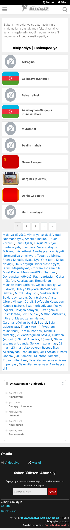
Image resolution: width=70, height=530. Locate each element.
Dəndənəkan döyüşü (17, 276)
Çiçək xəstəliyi (46, 285)
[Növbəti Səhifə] (44, 226)
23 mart (17, 347)
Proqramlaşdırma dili (45, 268)
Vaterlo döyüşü (47, 247)
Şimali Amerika (28, 339)
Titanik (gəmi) (31, 326)
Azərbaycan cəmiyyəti (48, 251)
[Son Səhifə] (52, 226)
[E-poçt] (8, 506)
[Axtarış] (65, 9)
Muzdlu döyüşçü (26, 293)
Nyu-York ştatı (44, 260)
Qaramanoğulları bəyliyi (19, 322)
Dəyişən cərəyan (26, 310)
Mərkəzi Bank (49, 293)
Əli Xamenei (24, 356)
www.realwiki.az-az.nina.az (41, 517)
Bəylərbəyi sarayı (15, 297)
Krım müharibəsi (31, 331)
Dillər (63, 2)
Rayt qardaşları (44, 276)
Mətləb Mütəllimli (53, 314)
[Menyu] (4, 9)
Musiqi (36, 462)
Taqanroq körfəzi (49, 255)
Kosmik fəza (11, 314)
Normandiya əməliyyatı (19, 255)
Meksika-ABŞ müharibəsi (38, 272)
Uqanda (22, 343)
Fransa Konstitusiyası (17, 260)
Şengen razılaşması (43, 343)
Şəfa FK (28, 285)
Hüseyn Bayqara (27, 289)
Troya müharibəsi (15, 360)
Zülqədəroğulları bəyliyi (33, 335)
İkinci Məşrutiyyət (47, 264)
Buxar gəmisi (49, 310)
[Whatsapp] (2, 506)
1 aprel (42, 322)
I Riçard (8, 318)
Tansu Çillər (24, 243)
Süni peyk (28, 247)
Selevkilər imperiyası (33, 364)
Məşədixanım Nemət (29, 318)
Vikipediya (12, 462)
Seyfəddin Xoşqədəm (50, 301)
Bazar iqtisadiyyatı (39, 306)
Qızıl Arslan (48, 352)
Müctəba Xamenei (46, 356)
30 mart (46, 339)
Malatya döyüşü (14, 235)
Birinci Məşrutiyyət (16, 268)
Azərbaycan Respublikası (42, 347)
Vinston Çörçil (23, 301)
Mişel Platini (11, 272)
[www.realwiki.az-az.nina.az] (35, 9)
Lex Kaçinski (30, 314)
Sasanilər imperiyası (43, 360)
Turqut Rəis (42, 243)
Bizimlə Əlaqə (8, 510)
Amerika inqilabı (36, 239)
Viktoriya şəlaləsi (39, 235)
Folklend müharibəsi (17, 251)
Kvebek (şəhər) (13, 306)
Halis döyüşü (24, 264)
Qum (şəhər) (37, 297)
